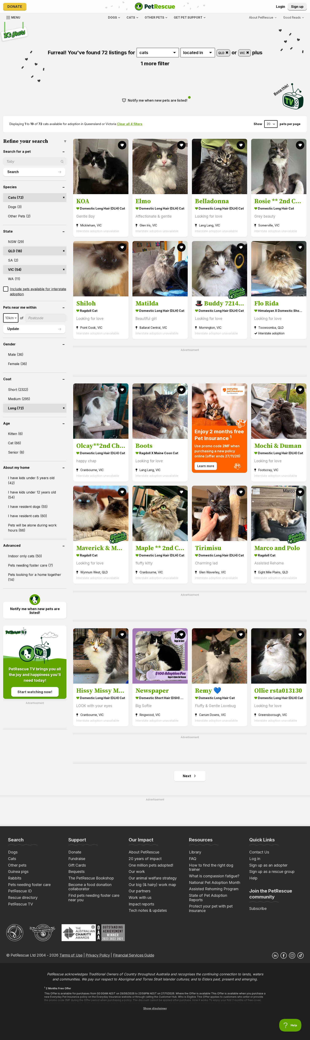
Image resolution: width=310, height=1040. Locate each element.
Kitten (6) (15, 434)
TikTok (300, 955)
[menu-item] (293, 17)
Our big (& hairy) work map (152, 884)
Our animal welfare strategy (153, 878)
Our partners (139, 891)
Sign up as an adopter (268, 865)
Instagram (292, 955)
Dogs (13, 852)
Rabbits (14, 878)
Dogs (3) (15, 207)
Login (280, 6)
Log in (254, 858)
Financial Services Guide (133, 955)
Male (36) (15, 354)
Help (253, 878)
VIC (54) (15, 269)
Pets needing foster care (29, 884)
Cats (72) (16, 197)
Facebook (283, 955)
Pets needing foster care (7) (30, 565)
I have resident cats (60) (27, 516)
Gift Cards (77, 865)
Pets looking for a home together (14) (34, 577)
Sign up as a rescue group (272, 871)
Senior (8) (16, 452)
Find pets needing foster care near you (93, 897)
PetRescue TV (20, 904)
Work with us (140, 897)
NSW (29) (16, 242)
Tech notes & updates (148, 910)
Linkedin (275, 955)
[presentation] (219, 428)
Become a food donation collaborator (90, 886)
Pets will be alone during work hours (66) (32, 527)
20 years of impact (145, 858)
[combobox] (10, 318)
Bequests (76, 871)
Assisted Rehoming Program (214, 889)
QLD (221, 53)
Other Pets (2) (19, 216)
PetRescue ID (20, 891)
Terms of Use (70, 955)
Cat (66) (14, 443)
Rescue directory (23, 897)
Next (187, 776)
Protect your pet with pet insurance (211, 908)
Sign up (297, 6)
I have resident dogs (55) (28, 506)
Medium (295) (19, 399)
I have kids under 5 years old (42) (31, 480)
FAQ (192, 858)
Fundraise (76, 858)
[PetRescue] (155, 7)
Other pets (17, 865)
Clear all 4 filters (129, 124)
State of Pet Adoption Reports (208, 897)
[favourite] (122, 145)
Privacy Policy (98, 955)
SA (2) (13, 260)
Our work (137, 871)
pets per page (290, 124)
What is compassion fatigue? (214, 876)
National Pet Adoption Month (214, 882)
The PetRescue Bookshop (91, 878)
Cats (12, 858)
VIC (243, 53)
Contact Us (259, 852)
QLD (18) (15, 251)
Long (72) (16, 408)
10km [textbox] (9, 318)
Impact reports (141, 904)
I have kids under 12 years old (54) (32, 494)
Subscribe (258, 908)
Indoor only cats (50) (25, 556)
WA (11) (14, 279)
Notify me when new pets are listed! (157, 100)
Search (13, 172)
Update (13, 329)
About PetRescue (144, 852)
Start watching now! (35, 692)
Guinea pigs (18, 871)
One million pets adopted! (151, 865)
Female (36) (17, 364)
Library (195, 852)
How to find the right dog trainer (211, 867)
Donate (14, 6)
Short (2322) (18, 389)
